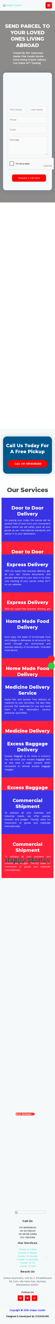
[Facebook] (20, 1298)
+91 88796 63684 (27, 1234)
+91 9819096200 (27, 1227)
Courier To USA (27, 1266)
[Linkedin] (27, 1298)
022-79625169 (27, 1237)
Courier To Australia (27, 1259)
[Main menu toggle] (49, 5)
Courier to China (27, 1249)
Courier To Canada (27, 1256)
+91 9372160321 (28, 1231)
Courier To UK (27, 1262)
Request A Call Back (29, 178)
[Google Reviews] (34, 1298)
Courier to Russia (27, 1252)
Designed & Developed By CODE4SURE (27, 1316)
